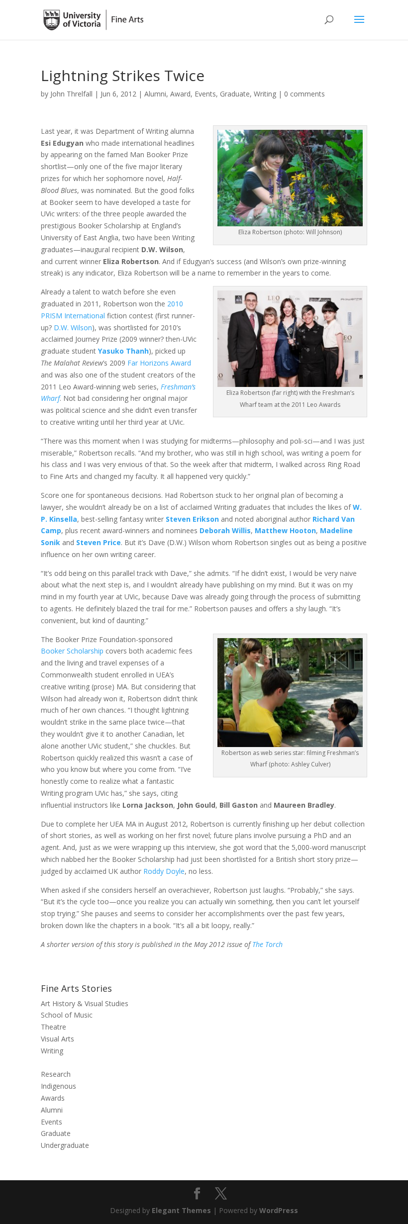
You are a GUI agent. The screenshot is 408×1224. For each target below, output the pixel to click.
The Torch (267, 944)
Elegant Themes (181, 1210)
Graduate (235, 93)
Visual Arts (57, 1038)
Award (180, 93)
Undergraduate (65, 1145)
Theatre (53, 1027)
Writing (265, 93)
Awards (53, 1098)
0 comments (304, 93)
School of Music (67, 1015)
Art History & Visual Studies (84, 1003)
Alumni (155, 93)
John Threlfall (71, 93)
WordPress (278, 1210)
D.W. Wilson (73, 327)
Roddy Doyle (164, 871)
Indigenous (58, 1086)
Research (56, 1074)
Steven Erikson (192, 519)
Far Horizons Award (159, 363)
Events (205, 93)
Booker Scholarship (72, 651)
